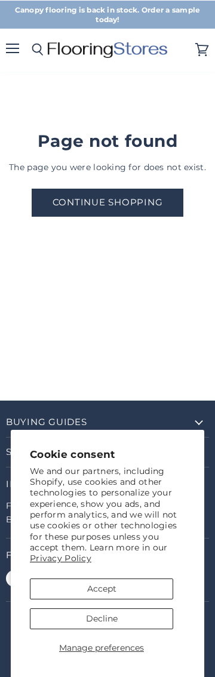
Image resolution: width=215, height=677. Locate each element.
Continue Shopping (108, 202)
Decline (102, 618)
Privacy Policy (60, 558)
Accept (101, 588)
